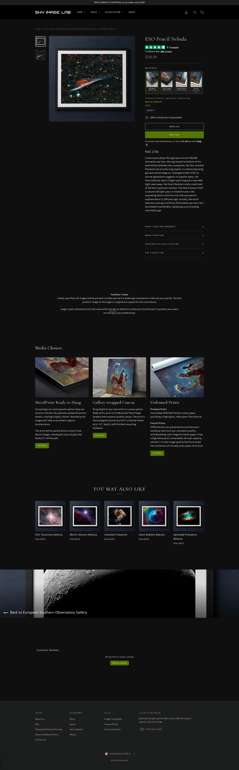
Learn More (42, 445)
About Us (39, 719)
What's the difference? (153, 102)
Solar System (113, 12)
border (112, 309)
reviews (166, 51)
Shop (80, 12)
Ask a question (154, 252)
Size (147, 105)
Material (151, 68)
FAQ (37, 724)
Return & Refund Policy (46, 734)
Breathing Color (164, 434)
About (132, 12)
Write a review (119, 663)
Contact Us (40, 739)
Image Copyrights (113, 719)
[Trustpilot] (172, 47)
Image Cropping (154, 235)
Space (94, 12)
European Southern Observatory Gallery (76, 29)
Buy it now (175, 134)
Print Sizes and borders (160, 226)
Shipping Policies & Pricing (162, 244)
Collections (48, 29)
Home (37, 29)
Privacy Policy (111, 724)
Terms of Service (112, 729)
